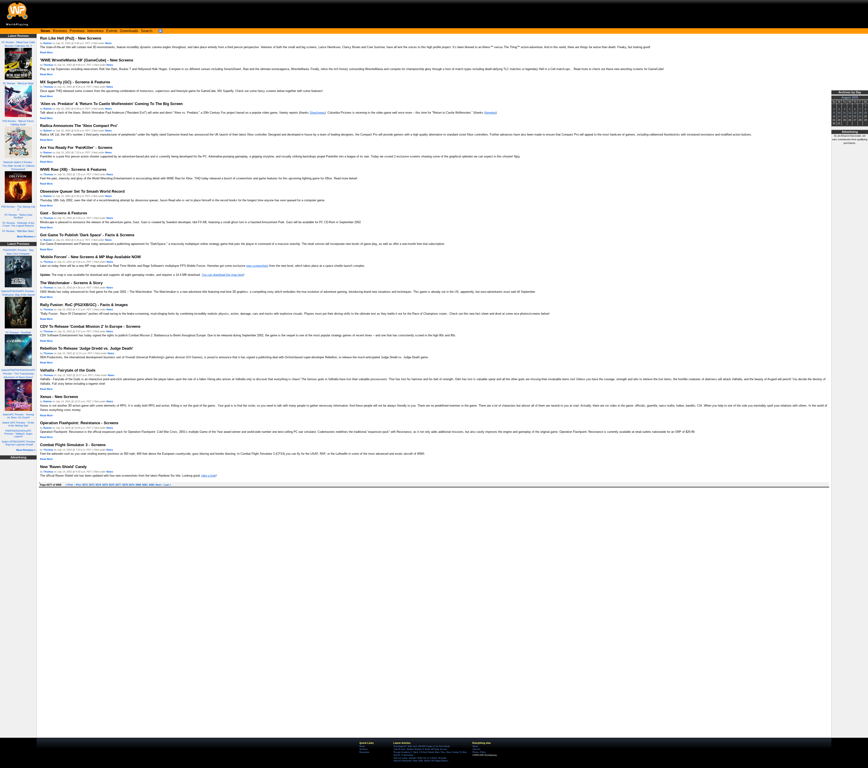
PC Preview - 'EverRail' (18, 332)
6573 (91, 484)
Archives (363, 749)
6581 (145, 484)
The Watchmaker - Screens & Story (71, 283)
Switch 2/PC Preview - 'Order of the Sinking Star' (18, 424)
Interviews (95, 31)
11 (844, 112)
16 (834, 116)
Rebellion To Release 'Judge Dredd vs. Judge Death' (86, 348)
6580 (138, 484)
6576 (111, 484)
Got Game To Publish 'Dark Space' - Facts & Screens (87, 235)
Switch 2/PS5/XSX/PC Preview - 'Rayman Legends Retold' (18, 443)
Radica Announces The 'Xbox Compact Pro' (79, 125)
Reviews (60, 31)
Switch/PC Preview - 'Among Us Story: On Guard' (18, 416)
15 (865, 112)
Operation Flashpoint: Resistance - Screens (79, 423)
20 (855, 116)
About (475, 746)
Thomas (48, 64)
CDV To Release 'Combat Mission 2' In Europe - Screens (90, 326)
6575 (105, 484)
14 (860, 112)
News (108, 43)
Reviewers (364, 752)
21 (860, 116)
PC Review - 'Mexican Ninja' (18, 83)
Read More (46, 52)
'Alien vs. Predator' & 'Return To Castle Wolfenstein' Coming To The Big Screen (111, 103)
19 (849, 116)
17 (839, 116)
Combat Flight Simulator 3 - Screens (73, 445)
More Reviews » (26, 236)
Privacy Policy (479, 752)
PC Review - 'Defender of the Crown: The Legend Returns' (18, 224)
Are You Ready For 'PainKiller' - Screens (76, 147)
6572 (85, 484)
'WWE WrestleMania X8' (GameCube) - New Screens (86, 60)
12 (849, 112)
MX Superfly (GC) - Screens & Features (75, 82)
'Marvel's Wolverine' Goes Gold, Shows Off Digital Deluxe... (421, 761)
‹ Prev (77, 484)
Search (146, 31)
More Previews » (25, 450)
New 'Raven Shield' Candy (63, 466)
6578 (125, 484)
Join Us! (476, 749)
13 (855, 112)
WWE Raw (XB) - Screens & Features (73, 169)
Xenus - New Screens (59, 396)
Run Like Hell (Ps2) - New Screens (70, 38)
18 (844, 116)
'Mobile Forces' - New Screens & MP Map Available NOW (90, 257)
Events (111, 31)
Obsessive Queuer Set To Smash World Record (82, 191)
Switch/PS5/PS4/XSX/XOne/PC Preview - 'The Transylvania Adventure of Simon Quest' (18, 374)
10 (839, 112)
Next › (159, 484)
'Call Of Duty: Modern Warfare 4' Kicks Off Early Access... (421, 749)
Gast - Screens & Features (63, 213)
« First (69, 484)
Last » (167, 484)
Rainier (47, 43)
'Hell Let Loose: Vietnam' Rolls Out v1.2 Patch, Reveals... (420, 758)
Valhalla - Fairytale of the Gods (67, 370)
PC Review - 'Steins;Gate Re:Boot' (18, 216)
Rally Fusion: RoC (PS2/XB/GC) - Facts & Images (84, 304)
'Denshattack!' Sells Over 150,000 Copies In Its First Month (421, 746)
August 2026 (850, 97)
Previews (77, 31)
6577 (118, 484)
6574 (98, 484)
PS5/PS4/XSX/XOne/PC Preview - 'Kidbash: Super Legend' (18, 433)
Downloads (129, 31)
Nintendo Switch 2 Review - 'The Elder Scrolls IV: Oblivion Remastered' (18, 166)
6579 (131, 484)
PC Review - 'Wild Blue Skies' (18, 231)
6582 (151, 484)
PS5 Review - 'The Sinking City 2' (18, 208)
